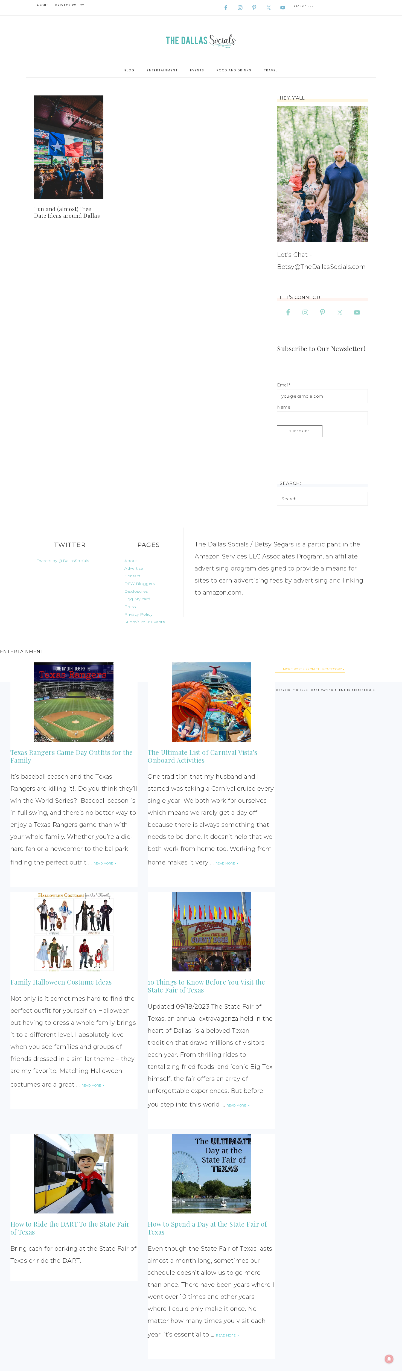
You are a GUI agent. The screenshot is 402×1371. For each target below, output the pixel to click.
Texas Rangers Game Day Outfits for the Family (71, 756)
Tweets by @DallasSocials (63, 560)
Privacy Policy (138, 614)
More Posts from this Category (312, 669)
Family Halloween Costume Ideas (61, 981)
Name (283, 407)
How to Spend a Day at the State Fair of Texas (207, 1227)
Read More (104, 863)
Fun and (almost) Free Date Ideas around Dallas (67, 212)
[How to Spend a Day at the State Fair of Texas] (211, 1173)
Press (130, 606)
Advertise (133, 568)
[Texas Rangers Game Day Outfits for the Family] (74, 702)
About (130, 560)
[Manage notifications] (389, 1359)
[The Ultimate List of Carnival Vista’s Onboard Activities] (211, 702)
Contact (132, 576)
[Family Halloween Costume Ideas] (74, 931)
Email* (283, 385)
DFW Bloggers (139, 583)
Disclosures (136, 591)
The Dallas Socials (201, 39)
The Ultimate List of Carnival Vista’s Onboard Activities (202, 756)
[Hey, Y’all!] (322, 174)
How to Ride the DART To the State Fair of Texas (70, 1227)
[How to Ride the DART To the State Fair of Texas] (74, 1173)
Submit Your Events (144, 621)
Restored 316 (363, 690)
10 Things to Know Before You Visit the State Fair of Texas (206, 985)
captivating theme (328, 690)
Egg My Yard (137, 598)
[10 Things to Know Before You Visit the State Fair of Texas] (211, 931)
